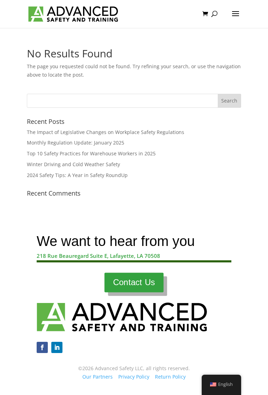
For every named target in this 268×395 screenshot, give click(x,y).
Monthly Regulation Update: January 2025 (75, 142)
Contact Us (134, 282)
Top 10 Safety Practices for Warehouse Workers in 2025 (91, 153)
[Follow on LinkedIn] (56, 347)
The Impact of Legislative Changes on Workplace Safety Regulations (105, 132)
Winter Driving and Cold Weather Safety (73, 164)
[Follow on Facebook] (42, 347)
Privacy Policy (133, 376)
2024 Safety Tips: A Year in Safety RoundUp (77, 175)
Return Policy (170, 376)
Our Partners (97, 376)
